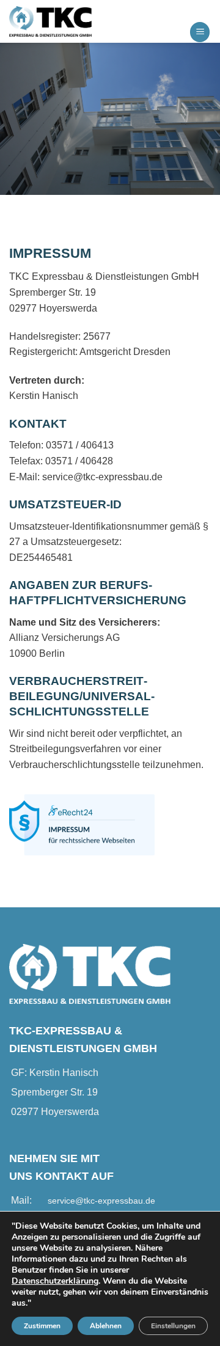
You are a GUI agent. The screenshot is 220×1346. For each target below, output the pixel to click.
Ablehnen (106, 1326)
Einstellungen (173, 1326)
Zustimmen (42, 1326)
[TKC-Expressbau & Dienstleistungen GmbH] (70, 21)
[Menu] (200, 32)
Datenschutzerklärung (55, 1281)
